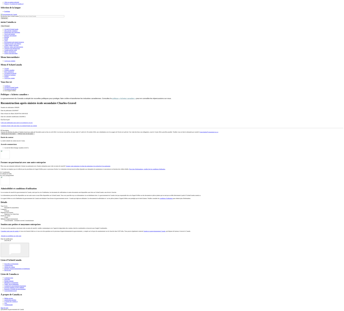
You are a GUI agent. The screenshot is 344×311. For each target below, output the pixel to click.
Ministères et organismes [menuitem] (11, 282)
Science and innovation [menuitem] (10, 53)
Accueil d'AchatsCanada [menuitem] (11, 29)
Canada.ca (7, 86)
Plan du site (7, 270)
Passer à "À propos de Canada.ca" (14, 4)
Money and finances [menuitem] (10, 52)
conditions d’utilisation (166, 198)
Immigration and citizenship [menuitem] (12, 32)
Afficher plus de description (8, 133)
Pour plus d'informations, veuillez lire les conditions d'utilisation (147, 169)
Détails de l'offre (7, 174)
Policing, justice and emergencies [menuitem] (13, 47)
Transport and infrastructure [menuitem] (12, 48)
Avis (5, 303)
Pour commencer (9, 71)
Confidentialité (8, 305)
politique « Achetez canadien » (124, 98)
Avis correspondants (8, 175)
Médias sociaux (8, 298)
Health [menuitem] (6, 39)
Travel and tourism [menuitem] (9, 34)
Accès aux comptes (9, 61)
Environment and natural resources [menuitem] (14, 42)
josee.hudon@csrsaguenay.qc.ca (209, 132)
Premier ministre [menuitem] (9, 281)
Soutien (6, 76)
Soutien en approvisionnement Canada (154, 231)
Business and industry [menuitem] (10, 35)
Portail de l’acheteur (10, 75)
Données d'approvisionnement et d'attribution (17, 268)
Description (5, 130)
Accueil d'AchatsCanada (11, 87)
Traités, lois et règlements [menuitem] (11, 284)
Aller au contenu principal (11, 2)
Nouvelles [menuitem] (7, 279)
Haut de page (4, 308)
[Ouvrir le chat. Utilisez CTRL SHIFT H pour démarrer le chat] (15, 250)
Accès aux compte (9, 78)
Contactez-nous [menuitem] (8, 278)
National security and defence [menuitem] (12, 43)
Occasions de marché (10, 73)
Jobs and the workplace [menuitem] (11, 31)
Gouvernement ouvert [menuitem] (10, 290)
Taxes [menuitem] (6, 40)
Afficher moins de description (26, 133)
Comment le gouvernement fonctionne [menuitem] (15, 286)
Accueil (6, 68)
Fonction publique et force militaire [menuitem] (14, 287)
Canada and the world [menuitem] (10, 50)
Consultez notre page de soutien (10, 231)
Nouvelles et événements (11, 264)
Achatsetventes (8, 265)
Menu (5, 26)
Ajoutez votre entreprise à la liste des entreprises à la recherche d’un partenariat (88, 166)
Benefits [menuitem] (6, 37)
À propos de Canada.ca (11, 301)
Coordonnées (6, 172)
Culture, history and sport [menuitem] (11, 45)
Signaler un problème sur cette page (11, 236)
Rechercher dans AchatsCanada (10, 16)
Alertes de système (9, 267)
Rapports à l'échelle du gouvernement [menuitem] (15, 289)
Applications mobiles (10, 300)
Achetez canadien (9, 70)
